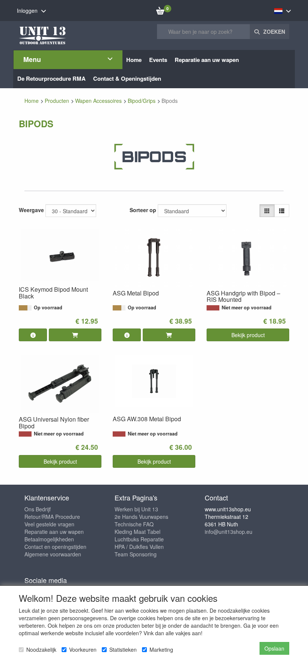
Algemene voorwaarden (52, 554)
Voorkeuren (83, 649)
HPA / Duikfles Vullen (139, 546)
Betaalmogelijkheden (49, 539)
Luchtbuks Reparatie (139, 539)
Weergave (31, 210)
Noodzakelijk (41, 649)
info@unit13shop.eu (228, 531)
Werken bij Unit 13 (136, 509)
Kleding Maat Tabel (137, 531)
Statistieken (123, 649)
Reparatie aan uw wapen (54, 531)
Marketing (161, 649)
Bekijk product (248, 335)
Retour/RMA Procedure (52, 516)
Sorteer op (143, 210)
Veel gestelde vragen (49, 524)
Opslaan (274, 648)
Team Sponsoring (136, 554)
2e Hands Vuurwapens (141, 516)
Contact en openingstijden (55, 546)
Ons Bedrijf (37, 509)
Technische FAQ (134, 524)
